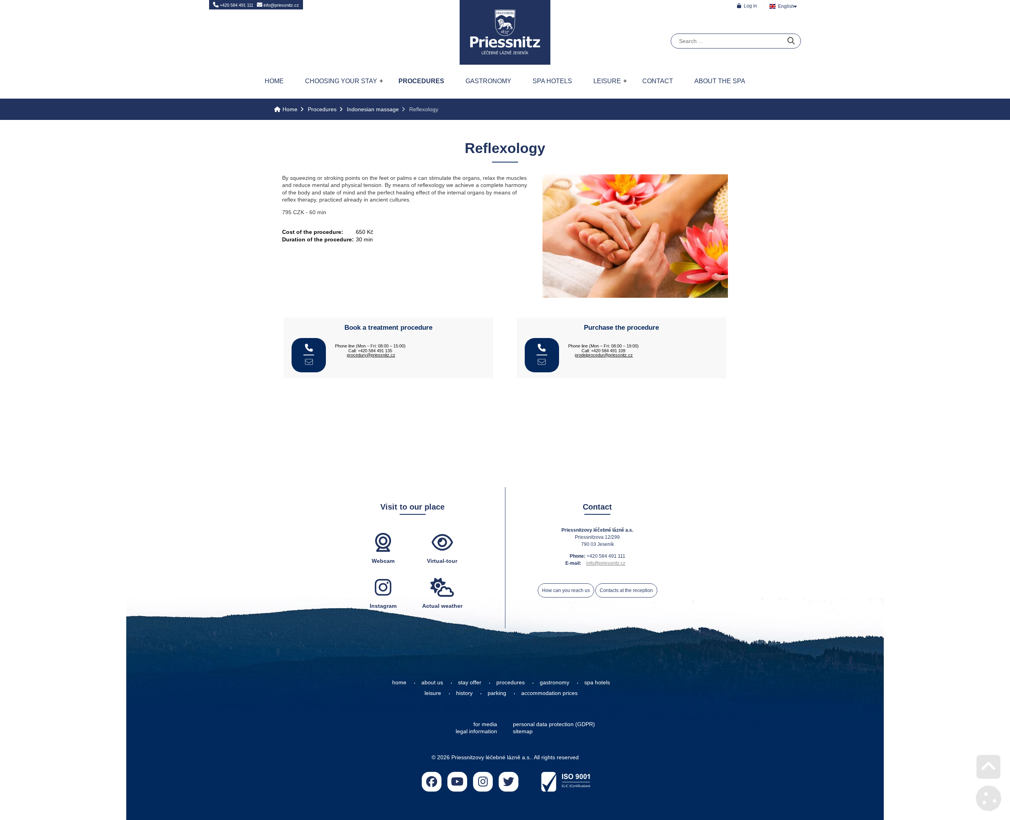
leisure (433, 693)
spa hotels (597, 682)
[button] (747, 5)
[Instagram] (483, 782)
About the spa (719, 81)
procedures (510, 682)
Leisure (607, 81)
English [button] (786, 6)
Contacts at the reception (626, 590)
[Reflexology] (635, 296)
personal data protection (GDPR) (554, 724)
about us (432, 682)
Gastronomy (488, 81)
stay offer (469, 682)
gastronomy (554, 682)
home (399, 682)
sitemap (523, 731)
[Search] (791, 41)
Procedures (421, 81)
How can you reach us (566, 590)
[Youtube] (457, 782)
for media (485, 724)
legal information (476, 731)
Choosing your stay (341, 81)
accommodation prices (549, 693)
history (464, 693)
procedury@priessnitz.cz (371, 355)
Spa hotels (552, 81)
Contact (657, 81)
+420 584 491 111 (236, 5)
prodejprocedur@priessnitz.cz (604, 355)
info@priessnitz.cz (280, 5)
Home (505, 32)
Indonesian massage (373, 109)
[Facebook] (431, 782)
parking (497, 693)
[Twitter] (508, 782)
